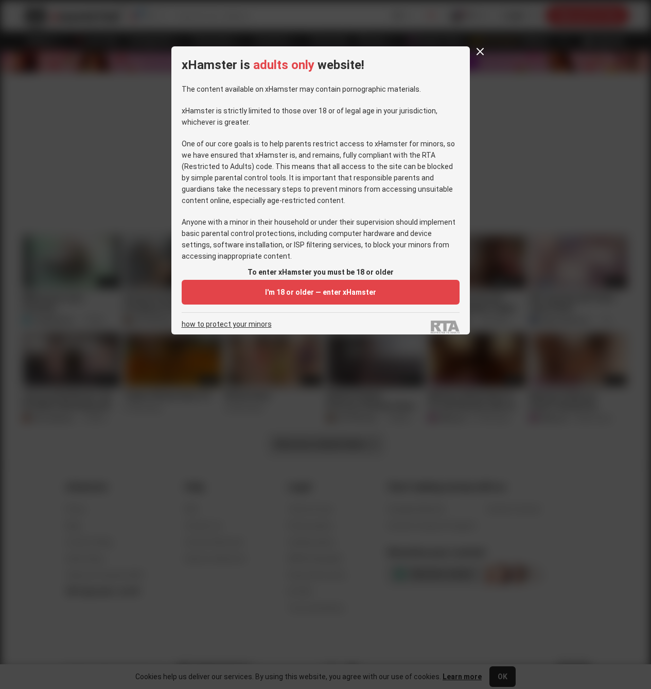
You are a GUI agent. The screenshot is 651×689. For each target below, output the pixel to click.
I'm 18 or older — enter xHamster (320, 292)
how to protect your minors (227, 324)
